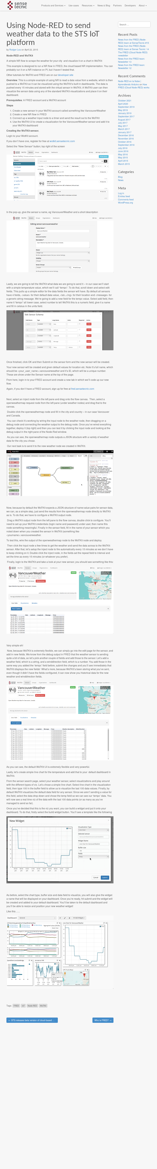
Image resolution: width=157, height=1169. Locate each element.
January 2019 (124, 113)
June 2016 (123, 151)
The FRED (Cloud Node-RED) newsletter (132, 54)
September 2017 (126, 116)
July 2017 (122, 122)
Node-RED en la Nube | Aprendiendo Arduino (129, 82)
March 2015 (124, 163)
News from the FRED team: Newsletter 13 (131, 60)
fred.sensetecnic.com (82, 388)
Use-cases (74, 5)
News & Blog (104, 5)
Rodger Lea (15, 49)
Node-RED (32, 1005)
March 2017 (124, 129)
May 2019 (123, 110)
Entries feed (124, 196)
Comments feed (126, 199)
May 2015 (123, 157)
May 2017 (123, 125)
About (142, 5)
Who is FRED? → (102, 1020)
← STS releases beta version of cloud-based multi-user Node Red (33, 1020)
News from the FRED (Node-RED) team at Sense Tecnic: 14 (133, 47)
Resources (87, 5)
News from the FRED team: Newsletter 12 (131, 66)
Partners (117, 5)
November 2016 (126, 138)
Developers (130, 5)
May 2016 (123, 154)
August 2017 (124, 119)
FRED (16, 1005)
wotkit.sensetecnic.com (62, 141)
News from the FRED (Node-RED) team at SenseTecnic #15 (133, 41)
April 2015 (123, 160)
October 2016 (124, 141)
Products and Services (52, 5)
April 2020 (123, 103)
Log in (121, 193)
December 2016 (126, 135)
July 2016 (122, 148)
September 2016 (126, 144)
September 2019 (126, 106)
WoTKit (43, 1005)
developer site (65, 75)
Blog (120, 176)
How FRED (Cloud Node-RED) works (133, 86)
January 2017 (124, 132)
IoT (23, 1005)
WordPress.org (125, 202)
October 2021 (124, 100)
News (120, 180)
